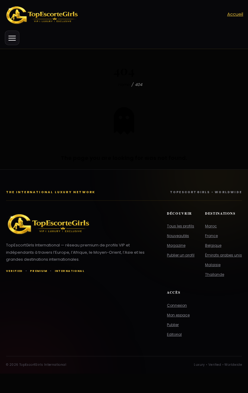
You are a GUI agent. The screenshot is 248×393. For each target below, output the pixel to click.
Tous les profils (180, 226)
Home (123, 85)
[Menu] (12, 38)
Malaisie (212, 264)
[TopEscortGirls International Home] (113, 14)
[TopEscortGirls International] (81, 223)
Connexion (177, 305)
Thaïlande (214, 274)
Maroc (211, 226)
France (211, 235)
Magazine (176, 245)
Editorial (174, 334)
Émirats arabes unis (223, 255)
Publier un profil (180, 255)
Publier (173, 324)
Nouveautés (178, 235)
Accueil (235, 14)
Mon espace (178, 315)
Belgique (213, 245)
